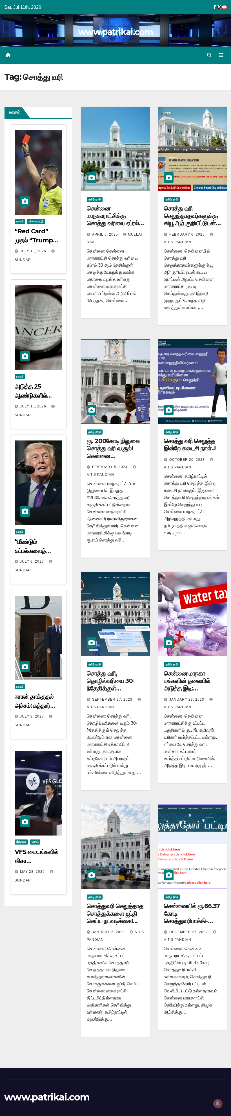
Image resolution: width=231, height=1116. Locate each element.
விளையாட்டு (36, 221)
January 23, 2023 (187, 699)
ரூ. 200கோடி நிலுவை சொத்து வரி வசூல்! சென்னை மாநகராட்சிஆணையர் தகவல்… (113, 456)
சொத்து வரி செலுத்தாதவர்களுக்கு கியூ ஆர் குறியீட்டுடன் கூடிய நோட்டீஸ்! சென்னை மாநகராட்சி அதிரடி (191, 227)
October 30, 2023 (187, 460)
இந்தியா (21, 841)
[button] (209, 55)
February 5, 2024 (110, 467)
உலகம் (19, 221)
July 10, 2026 (33, 251)
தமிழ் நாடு (94, 199)
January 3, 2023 (109, 932)
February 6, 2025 (187, 234)
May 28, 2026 (33, 872)
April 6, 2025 (105, 234)
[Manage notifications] (217, 1103)
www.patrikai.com (115, 32)
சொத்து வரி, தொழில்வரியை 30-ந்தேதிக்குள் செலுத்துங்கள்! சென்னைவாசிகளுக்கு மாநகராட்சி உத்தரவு (114, 692)
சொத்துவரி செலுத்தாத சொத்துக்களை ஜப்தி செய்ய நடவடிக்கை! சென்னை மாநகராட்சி (115, 917)
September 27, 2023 (113, 699)
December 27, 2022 (189, 932)
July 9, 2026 (32, 562)
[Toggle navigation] (221, 55)
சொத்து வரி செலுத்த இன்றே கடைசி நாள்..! (190, 444)
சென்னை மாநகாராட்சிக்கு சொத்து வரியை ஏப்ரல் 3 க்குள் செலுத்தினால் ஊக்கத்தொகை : (115, 223)
